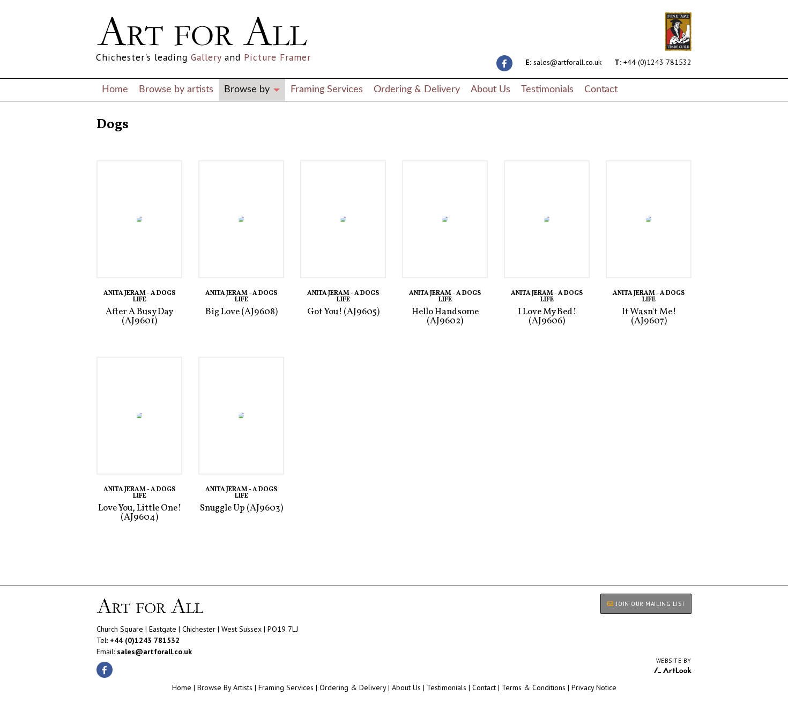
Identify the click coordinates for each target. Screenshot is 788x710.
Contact (601, 89)
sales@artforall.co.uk (563, 62)
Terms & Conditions (534, 687)
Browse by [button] (248, 89)
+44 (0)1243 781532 (653, 62)
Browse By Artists (224, 687)
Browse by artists (176, 89)
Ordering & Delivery (417, 89)
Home (115, 89)
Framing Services (327, 89)
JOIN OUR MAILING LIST (650, 604)
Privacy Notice (593, 687)
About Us (490, 89)
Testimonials (547, 89)
